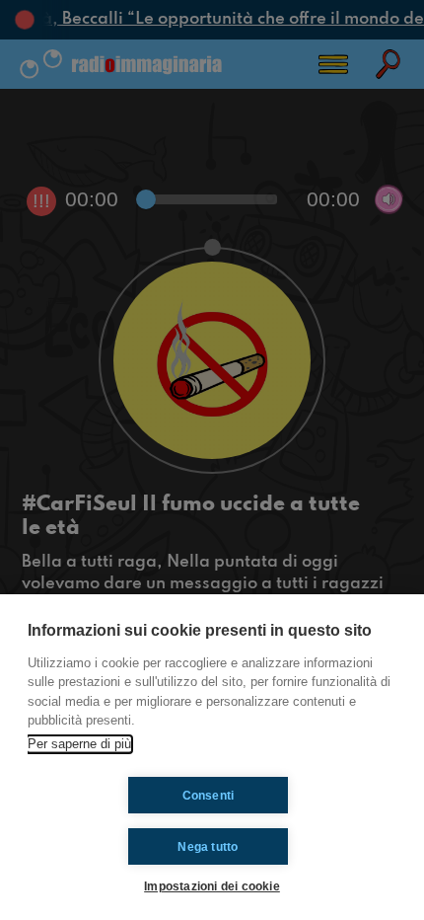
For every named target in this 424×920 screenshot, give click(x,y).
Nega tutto (207, 847)
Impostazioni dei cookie (212, 886)
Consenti (208, 796)
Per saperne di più (79, 743)
